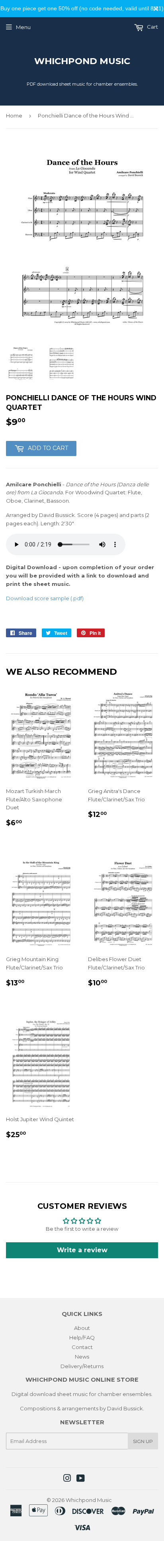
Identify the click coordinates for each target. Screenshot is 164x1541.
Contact (82, 1347)
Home (14, 115)
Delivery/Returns (82, 1366)
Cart (152, 26)
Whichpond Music (82, 61)
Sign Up (143, 1441)
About (82, 1328)
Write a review (82, 1250)
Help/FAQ (82, 1337)
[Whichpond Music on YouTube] (80, 1479)
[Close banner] (156, 8)
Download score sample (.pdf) (45, 598)
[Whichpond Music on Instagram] (67, 1479)
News (82, 1356)
